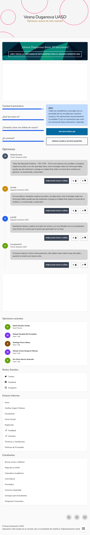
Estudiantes (10, 413)
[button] (83, 528)
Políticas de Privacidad (14, 447)
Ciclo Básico (10, 479)
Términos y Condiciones (15, 441)
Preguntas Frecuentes (14, 501)
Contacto (12, 436)
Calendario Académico (14, 473)
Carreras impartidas (13, 490)
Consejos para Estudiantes (16, 495)
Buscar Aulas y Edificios (15, 462)
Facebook (12, 382)
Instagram (12, 388)
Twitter (11, 376)
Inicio (7, 402)
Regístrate (9, 425)
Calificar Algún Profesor (15, 408)
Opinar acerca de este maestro (67, 141)
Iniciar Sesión (10, 419)
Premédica (9, 484)
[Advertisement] (45, 82)
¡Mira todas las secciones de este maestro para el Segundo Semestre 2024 (45, 54)
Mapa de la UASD (12, 467)
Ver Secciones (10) (67, 131)
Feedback (12, 430)
